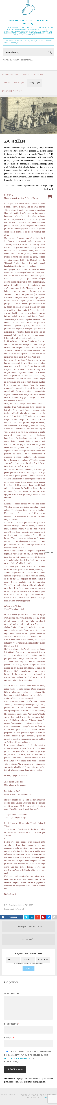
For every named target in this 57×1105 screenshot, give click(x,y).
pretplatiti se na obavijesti (17, 1058)
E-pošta (9, 1038)
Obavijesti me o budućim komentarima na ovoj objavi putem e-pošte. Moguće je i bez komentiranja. (27, 1057)
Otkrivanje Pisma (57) (12, 91)
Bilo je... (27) (34, 83)
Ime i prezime (11, 1024)
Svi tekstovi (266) (10, 75)
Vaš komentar (11, 993)
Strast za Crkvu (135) (33, 75)
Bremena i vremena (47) (13, 83)
